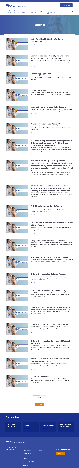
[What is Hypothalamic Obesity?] (17, 128)
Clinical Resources (8, 11)
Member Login (67, 5)
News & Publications (33, 11)
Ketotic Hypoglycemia (41, 73)
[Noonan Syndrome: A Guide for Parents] (17, 111)
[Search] (72, 11)
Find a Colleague (70, 1)
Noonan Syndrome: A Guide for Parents (48, 107)
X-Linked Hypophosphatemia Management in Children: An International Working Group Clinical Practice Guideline (51, 143)
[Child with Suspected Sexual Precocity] (17, 295)
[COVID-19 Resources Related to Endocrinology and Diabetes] (17, 398)
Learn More (10, 446)
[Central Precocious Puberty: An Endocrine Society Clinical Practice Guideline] (17, 60)
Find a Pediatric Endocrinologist (60, 1)
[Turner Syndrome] (17, 95)
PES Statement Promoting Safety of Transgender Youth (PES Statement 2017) (49, 411)
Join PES (47, 1)
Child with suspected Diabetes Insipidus (49, 324)
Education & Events (24, 11)
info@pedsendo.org (10, 466)
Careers (40, 11)
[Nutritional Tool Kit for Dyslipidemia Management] (17, 43)
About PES (55, 11)
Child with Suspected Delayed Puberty (48, 274)
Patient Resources (16, 11)
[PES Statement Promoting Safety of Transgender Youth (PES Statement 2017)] (17, 414)
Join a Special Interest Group (11, 443)
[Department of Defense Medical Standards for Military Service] (17, 227)
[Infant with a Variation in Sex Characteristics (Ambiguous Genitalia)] (17, 363)
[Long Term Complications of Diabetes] (17, 245)
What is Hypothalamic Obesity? (45, 124)
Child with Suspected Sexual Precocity (48, 291)
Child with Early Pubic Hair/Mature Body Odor (51, 307)
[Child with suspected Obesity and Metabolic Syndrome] (17, 345)
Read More (33, 44)
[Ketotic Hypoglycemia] (17, 78)
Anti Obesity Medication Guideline (46, 206)
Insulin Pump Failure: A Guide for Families (49, 257)
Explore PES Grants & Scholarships (65, 443)
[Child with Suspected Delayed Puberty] (17, 278)
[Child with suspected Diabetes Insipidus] (17, 329)
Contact (52, 1)
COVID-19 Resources (40, 376)
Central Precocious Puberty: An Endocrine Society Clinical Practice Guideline (50, 57)
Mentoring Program (48, 443)
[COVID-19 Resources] (17, 381)
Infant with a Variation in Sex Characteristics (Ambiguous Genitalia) (51, 360)
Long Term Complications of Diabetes (48, 240)
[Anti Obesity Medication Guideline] (17, 210)
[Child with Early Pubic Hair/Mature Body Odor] (17, 312)
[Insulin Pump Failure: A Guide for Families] (17, 262)
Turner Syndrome (38, 90)
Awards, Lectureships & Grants (49, 12)
